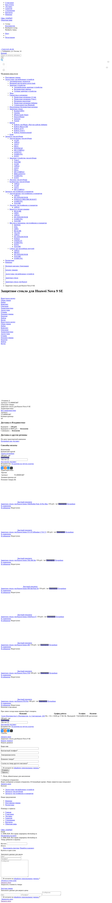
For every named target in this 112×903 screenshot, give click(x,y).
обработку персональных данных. (26, 768)
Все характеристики (8, 410)
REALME (17, 211)
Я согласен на (21, 768)
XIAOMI (17, 162)
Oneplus (17, 113)
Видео (3, 344)
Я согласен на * (21, 879)
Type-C (16, 160)
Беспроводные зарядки (22, 89)
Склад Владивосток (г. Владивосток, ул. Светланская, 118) (23, 716)
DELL (16, 146)
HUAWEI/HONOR (21, 197)
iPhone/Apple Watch (21, 115)
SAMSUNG (18, 154)
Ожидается (5, 457)
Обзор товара (6, 324)
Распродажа (9, 260)
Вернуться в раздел (8, 322)
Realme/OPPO (19, 111)
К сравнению (6, 506)
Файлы (3, 342)
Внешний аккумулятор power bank (22, 83)
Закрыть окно (6, 737)
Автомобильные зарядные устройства (28, 87)
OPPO (16, 213)
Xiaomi (16, 121)
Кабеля (12, 123)
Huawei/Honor (19, 117)
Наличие (4, 340)
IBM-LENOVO (19, 174)
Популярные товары (12, 77)
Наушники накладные (22, 101)
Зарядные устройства (17, 85)
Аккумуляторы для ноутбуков (21, 138)
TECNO (17, 233)
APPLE (16, 142)
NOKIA (17, 239)
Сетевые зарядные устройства (25, 91)
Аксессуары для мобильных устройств (19, 79)
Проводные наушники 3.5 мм (25, 97)
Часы (11, 93)
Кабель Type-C (19, 130)
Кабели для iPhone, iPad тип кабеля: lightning (30, 125)
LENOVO (17, 152)
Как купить (9, 5)
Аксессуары (5, 334)
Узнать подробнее (7, 453)
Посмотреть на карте (8, 836)
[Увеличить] (21, 399)
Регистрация (10, 37)
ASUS (16, 144)
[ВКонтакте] (2, 468)
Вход (7, 33)
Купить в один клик (8, 880)
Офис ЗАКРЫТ (6, 18)
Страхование (10, 10)
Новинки (8, 14)
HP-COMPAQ (19, 150)
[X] (11, 468)
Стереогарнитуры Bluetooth (24, 105)
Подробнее (71, 504)
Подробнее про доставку (10, 441)
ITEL (16, 227)
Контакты (9, 12)
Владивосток (10, 26)
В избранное (5, 508)
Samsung (17, 119)
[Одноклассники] (5, 468)
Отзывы (4, 336)
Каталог (4, 53)
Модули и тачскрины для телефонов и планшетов (28, 223)
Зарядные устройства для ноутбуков (23, 158)
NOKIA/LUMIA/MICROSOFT (25, 199)
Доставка (8, 7)
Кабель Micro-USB (21, 127)
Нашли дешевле (7, 741)
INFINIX (17, 225)
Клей (11, 134)
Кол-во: (4, 459)
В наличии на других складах (23, 464)
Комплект (4, 328)
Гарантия (8, 9)
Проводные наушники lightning (25, 103)
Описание (4, 330)
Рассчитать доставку (8, 462)
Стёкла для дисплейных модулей (22, 248)
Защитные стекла (16, 109)
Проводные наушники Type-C (25, 99)
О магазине (9, 3)
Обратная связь (6, 20)
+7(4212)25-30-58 (7, 49)
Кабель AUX (19, 128)
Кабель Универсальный (23, 132)
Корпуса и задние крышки (19, 209)
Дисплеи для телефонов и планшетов (24, 205)
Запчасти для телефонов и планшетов (19, 191)
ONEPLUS (18, 241)
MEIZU (17, 252)
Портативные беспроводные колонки (24, 107)
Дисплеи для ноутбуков (18, 180)
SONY (16, 156)
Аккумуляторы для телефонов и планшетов (26, 193)
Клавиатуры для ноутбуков (20, 182)
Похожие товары (7, 338)
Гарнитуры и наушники (18, 95)
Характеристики (7, 332)
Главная (8, 812)
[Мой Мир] (8, 468)
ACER (16, 140)
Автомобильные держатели (20, 81)
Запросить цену (7, 899)
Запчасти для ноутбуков (14, 136)
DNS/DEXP (18, 148)
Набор (3, 326)
